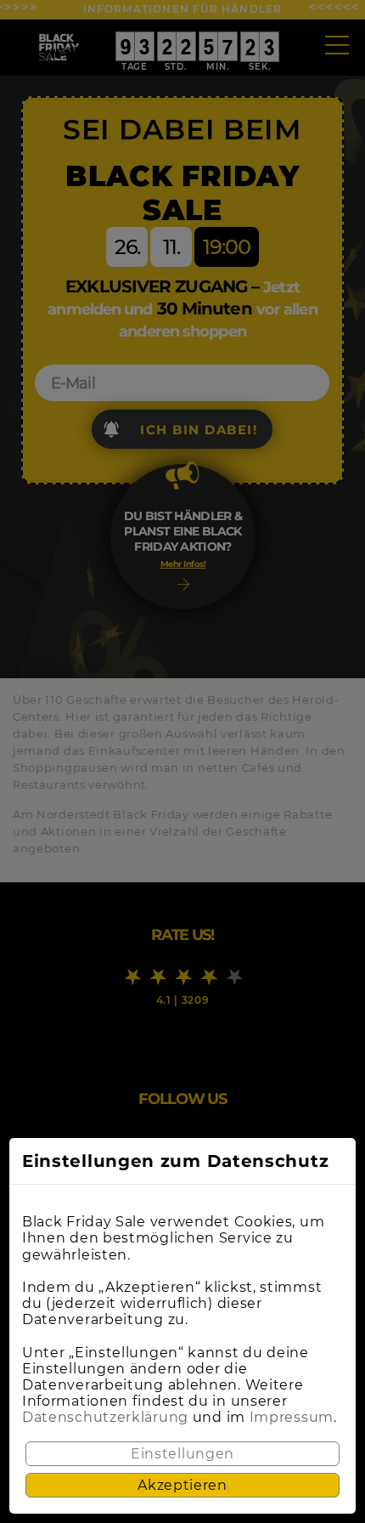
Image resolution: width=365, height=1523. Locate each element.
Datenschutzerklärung (105, 1417)
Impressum (292, 1417)
